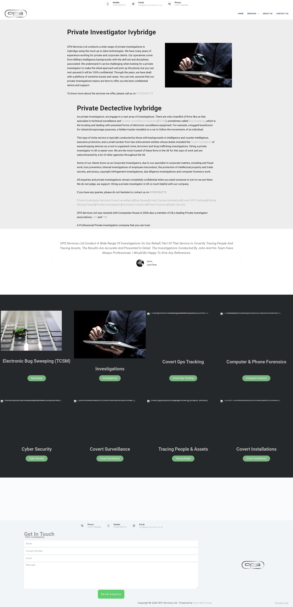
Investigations (109, 368)
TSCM (162, 120)
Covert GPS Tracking (194, 200)
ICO (95, 217)
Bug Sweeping (197, 120)
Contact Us (282, 13)
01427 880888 (181, 5)
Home (240, 13)
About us (267, 13)
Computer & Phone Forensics (256, 361)
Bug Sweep (141, 200)
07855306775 (119, 5)
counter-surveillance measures (139, 120)
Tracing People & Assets (183, 449)
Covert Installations (256, 449)
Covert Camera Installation (165, 200)
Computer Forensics (134, 204)
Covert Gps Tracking (183, 361)
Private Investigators (109, 204)
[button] (51, 258)
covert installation (201, 142)
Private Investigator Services (93, 200)
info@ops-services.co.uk (150, 5)
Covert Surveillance (110, 449)
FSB (105, 217)
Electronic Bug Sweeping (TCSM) (37, 361)
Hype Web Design (202, 602)
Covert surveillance (122, 200)
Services (251, 13)
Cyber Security (177, 204)
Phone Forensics (157, 204)
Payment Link (281, 603)
